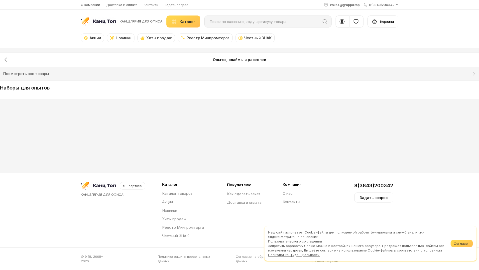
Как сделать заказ (243, 194)
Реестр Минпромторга (183, 227)
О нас (288, 193)
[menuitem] (25, 89)
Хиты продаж (174, 218)
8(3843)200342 (373, 185)
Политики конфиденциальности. (294, 255)
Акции (167, 202)
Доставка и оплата (121, 5)
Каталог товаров (177, 193)
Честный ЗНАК (175, 236)
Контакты (151, 5)
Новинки (169, 210)
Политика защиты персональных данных (184, 258)
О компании (90, 5)
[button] (381, 4)
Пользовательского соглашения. (295, 241)
